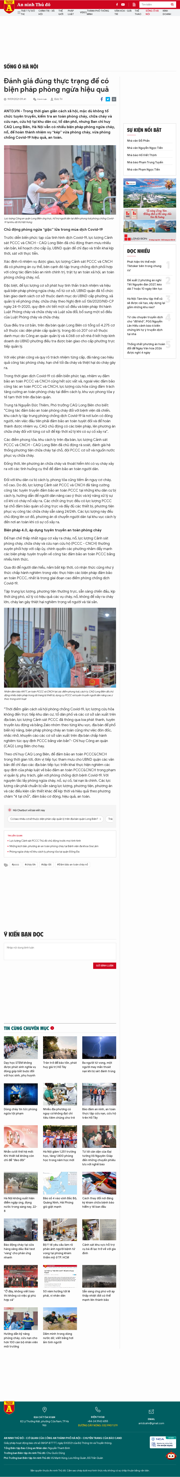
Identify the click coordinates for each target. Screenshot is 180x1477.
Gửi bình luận (104, 965)
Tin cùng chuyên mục (26, 1028)
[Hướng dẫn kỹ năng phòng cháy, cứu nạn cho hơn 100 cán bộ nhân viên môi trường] (21, 1318)
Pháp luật (71, 12)
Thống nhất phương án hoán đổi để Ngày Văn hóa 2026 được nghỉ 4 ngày (146, 348)
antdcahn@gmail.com (151, 1423)
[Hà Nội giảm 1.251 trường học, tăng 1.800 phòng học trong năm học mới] (60, 1136)
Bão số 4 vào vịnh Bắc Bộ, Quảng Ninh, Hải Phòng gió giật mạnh (60, 1203)
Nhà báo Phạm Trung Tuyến (145, 162)
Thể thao (138, 12)
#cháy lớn (30, 864)
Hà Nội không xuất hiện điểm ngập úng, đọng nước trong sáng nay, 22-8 (20, 1205)
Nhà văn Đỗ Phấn (138, 141)
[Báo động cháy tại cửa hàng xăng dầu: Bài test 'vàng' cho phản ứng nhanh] (21, 1229)
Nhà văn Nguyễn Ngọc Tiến (145, 148)
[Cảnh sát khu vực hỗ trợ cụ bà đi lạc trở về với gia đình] (99, 1229)
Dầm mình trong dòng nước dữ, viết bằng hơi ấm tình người (58, 1338)
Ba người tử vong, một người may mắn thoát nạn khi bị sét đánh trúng (98, 1067)
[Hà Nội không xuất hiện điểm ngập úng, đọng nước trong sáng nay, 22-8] (21, 1183)
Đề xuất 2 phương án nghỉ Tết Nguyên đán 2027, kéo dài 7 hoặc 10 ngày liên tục (144, 285)
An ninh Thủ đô (33, 4)
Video (83, 12)
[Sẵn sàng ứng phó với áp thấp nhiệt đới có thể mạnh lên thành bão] (99, 1276)
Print (114, 99)
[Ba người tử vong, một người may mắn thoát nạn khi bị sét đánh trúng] (99, 1047)
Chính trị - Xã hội (46, 12)
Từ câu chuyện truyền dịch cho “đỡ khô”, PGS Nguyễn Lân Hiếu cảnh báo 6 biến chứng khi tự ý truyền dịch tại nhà (145, 326)
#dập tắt (46, 864)
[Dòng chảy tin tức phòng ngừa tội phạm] (21, 1094)
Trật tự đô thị (28, 12)
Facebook (101, 99)
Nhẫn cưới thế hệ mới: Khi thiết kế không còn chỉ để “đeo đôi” (19, 1156)
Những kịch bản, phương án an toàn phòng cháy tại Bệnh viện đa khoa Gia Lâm (53, 846)
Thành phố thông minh (98, 12)
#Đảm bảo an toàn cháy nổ (72, 864)
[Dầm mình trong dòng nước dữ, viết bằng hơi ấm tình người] (60, 1318)
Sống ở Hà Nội (152, 12)
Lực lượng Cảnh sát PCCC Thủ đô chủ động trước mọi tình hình (45, 840)
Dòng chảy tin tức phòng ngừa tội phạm (20, 1111)
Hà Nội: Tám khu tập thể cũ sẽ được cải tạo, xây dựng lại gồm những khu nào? (146, 303)
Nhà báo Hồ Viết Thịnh (142, 155)
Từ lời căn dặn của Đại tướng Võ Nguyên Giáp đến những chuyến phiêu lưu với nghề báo (98, 1158)
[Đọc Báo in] (135, 4)
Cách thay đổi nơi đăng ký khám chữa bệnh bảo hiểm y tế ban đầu (98, 1203)
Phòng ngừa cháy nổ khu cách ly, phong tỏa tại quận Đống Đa (44, 851)
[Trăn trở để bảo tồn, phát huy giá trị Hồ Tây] (60, 1047)
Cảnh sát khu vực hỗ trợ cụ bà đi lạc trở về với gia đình (99, 1249)
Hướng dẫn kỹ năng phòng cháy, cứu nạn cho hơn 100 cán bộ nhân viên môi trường (21, 1340)
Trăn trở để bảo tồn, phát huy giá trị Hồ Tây (60, 1065)
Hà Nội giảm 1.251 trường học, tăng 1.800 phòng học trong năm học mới (59, 1156)
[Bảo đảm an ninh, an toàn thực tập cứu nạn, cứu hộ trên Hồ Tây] (99, 1094)
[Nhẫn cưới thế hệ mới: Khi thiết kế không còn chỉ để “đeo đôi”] (21, 1136)
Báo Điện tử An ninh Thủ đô (9, 7)
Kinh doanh (167, 12)
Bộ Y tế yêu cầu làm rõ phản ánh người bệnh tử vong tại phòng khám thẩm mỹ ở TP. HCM (59, 1251)
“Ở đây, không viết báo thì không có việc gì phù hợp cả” (20, 1296)
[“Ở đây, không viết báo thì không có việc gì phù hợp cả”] (21, 1276)
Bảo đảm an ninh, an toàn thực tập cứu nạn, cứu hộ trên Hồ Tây (99, 1114)
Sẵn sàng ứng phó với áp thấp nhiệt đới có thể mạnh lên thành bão (98, 1296)
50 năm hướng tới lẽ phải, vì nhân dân (56, 1293)
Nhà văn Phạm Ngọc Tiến (143, 169)
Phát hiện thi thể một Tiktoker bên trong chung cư (144, 266)
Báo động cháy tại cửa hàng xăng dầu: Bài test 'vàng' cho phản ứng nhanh (19, 1251)
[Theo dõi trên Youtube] (123, 4)
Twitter (108, 99)
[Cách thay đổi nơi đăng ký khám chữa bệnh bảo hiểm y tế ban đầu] (99, 1183)
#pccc (15, 864)
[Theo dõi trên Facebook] (118, 4)
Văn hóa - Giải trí (122, 12)
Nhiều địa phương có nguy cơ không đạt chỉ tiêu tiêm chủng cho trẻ (59, 1114)
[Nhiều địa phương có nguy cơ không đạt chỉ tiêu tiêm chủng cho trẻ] (60, 1094)
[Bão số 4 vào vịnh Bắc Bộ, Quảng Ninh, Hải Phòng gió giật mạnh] (60, 1183)
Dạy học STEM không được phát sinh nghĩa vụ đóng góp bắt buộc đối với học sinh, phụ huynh (20, 1069)
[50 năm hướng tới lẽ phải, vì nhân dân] (60, 1276)
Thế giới (60, 12)
